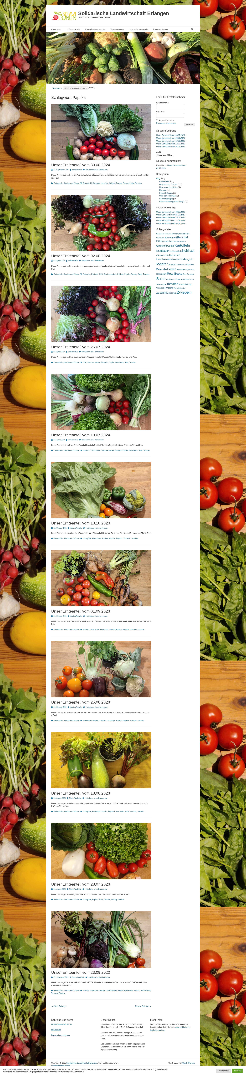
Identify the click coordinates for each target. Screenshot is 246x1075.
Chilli (101, 274)
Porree (171, 269)
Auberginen (87, 538)
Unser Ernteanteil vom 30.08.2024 (80, 165)
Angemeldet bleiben (166, 120)
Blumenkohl (87, 183)
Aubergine (86, 274)
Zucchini (161, 292)
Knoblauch (94, 991)
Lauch (176, 255)
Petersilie (161, 269)
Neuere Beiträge (143, 1006)
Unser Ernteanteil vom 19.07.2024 (80, 435)
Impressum (56, 1030)
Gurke (170, 245)
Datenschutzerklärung (60, 1035)
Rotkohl (136, 991)
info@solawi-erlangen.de (61, 1024)
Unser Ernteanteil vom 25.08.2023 (80, 702)
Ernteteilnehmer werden (95, 29)
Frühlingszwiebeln (164, 241)
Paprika (119, 183)
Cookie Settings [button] (223, 1071)
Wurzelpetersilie (179, 288)
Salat (132, 183)
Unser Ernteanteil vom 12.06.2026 (170, 144)
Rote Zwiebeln (188, 274)
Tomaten (138, 183)
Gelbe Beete (94, 629)
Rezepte (162, 190)
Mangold (104, 362)
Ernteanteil (171, 237)
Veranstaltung (185, 284)
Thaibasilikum (145, 991)
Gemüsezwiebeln (110, 274)
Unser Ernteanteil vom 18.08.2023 (80, 793)
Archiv (159, 152)
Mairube (178, 260)
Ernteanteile (58, 183)
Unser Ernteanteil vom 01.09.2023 (80, 611)
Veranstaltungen (117, 29)
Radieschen (190, 269)
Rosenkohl (161, 274)
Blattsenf (94, 274)
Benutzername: (162, 103)
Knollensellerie (176, 251)
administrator (77, 170)
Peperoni (126, 183)
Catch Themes (188, 1063)
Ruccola (134, 274)
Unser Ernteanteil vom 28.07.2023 (80, 884)
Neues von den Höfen (168, 187)
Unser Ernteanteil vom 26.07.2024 (80, 347)
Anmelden (189, 125)
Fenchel (97, 450)
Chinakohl (96, 183)
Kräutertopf (104, 629)
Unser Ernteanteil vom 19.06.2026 (170, 141)
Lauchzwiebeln (111, 991)
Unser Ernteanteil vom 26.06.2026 (170, 138)
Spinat (164, 284)
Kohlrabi (112, 183)
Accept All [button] (237, 1071)
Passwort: (160, 111)
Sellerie (159, 284)
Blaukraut (168, 234)
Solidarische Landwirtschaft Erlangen (123, 13)
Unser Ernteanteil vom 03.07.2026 (170, 135)
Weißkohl (160, 288)
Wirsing (114, 900)
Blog (158, 178)
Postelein (181, 269)
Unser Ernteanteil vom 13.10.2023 (80, 523)
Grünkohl (161, 245)
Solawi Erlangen (166, 193)
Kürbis (169, 255)
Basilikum (160, 234)
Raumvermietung (160, 29)
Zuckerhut (134, 538)
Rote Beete (119, 362)
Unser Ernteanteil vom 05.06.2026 (170, 147)
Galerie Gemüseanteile (138, 29)
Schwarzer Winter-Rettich (184, 279)
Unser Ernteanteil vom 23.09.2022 (80, 972)
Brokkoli (86, 450)
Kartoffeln (104, 183)
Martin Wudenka (76, 528)
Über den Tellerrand (167, 196)
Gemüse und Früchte (71, 183)
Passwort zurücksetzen (166, 123)
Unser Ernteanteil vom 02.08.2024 (80, 256)
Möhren (112, 629)
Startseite (57, 88)
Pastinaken (181, 265)
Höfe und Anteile (73, 29)
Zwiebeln (141, 629)
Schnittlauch (169, 279)
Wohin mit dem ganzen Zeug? (171, 201)
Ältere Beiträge (58, 1006)
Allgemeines (56, 29)
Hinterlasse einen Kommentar (96, 170)
